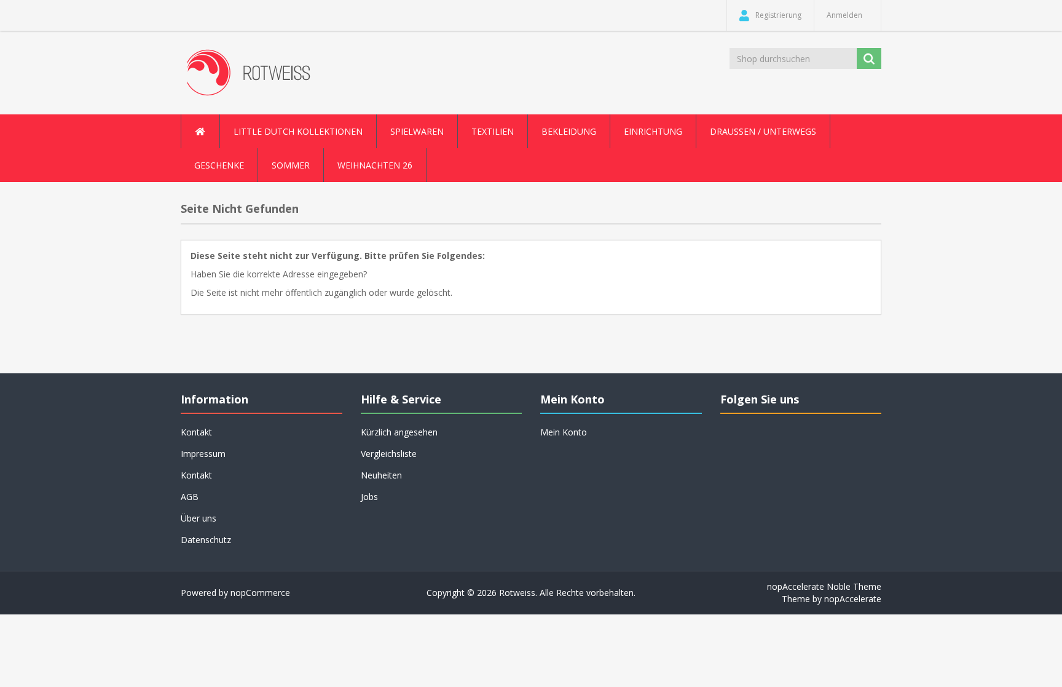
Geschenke (219, 165)
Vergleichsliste (389, 453)
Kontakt (196, 475)
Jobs (369, 496)
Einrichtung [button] (653, 131)
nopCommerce (260, 592)
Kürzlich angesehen (399, 432)
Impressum (203, 453)
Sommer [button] (291, 165)
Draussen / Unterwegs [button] (763, 131)
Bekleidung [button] (568, 131)
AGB (190, 496)
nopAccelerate (852, 599)
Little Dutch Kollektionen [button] (298, 131)
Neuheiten (381, 475)
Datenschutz (206, 540)
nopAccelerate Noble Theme (824, 586)
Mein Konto (563, 432)
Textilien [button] (492, 131)
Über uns (198, 518)
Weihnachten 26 (374, 165)
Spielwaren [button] (417, 131)
